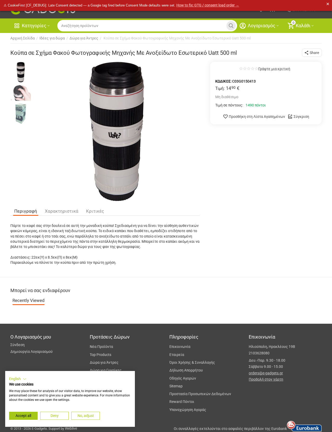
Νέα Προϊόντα (101, 347)
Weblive (71, 428)
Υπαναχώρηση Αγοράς (187, 410)
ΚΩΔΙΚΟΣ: (223, 81)
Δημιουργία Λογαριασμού (31, 351)
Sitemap (176, 386)
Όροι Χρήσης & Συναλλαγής (192, 362)
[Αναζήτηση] (231, 25)
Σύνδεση (17, 345)
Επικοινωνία (179, 347)
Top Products (100, 355)
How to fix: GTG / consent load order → (207, 5)
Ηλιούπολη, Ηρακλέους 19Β (272, 347)
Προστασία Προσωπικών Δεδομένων (200, 394)
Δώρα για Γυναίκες (106, 370)
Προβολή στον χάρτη (266, 379)
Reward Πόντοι (181, 402)
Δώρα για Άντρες (104, 362)
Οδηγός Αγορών (182, 378)
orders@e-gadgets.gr (266, 373)
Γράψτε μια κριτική (274, 69)
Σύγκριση (301, 116)
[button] (312, 53)
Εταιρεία (176, 355)
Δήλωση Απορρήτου (186, 370)
